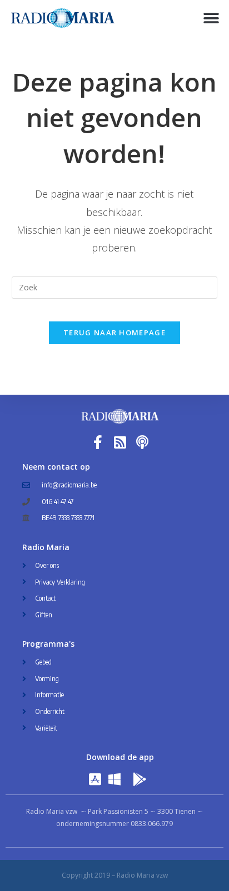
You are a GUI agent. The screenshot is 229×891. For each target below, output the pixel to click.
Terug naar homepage (114, 333)
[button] (210, 18)
